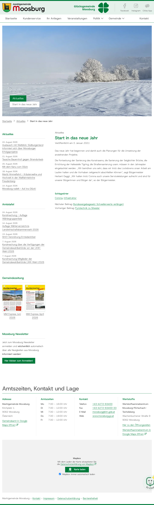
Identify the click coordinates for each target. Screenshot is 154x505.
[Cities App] (147, 5)
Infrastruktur (70, 198)
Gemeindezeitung (13, 278)
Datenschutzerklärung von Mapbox (78, 464)
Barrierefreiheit (90, 498)
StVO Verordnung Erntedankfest (18, 236)
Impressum (48, 498)
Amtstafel (8, 204)
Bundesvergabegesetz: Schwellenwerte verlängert (98, 204)
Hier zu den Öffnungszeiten (136, 425)
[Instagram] (135, 5)
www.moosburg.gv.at (103, 415)
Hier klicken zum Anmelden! (19, 360)
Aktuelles (20, 121)
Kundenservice (32, 18)
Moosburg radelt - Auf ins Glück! (19, 188)
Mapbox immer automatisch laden (78, 474)
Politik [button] (96, 18)
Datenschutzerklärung (68, 498)
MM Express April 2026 (35, 316)
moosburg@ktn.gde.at (103, 411)
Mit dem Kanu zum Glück (15, 166)
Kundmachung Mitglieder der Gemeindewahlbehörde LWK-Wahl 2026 (23, 260)
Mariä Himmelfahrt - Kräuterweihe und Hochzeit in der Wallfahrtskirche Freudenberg (22, 178)
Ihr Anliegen (54, 18)
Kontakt (144, 18)
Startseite (11, 18)
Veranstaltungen (77, 18)
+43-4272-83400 (102, 404)
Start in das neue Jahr (41, 121)
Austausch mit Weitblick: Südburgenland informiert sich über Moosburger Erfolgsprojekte (22, 148)
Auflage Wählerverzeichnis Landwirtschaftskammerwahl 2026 (20, 228)
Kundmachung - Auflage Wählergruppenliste (14, 217)
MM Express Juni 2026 (12, 316)
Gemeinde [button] (115, 18)
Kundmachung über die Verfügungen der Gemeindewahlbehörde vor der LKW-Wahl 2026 (23, 248)
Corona (59, 198)
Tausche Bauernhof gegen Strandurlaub (22, 159)
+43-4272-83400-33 (104, 407)
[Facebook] (124, 5)
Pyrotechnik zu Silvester (87, 208)
